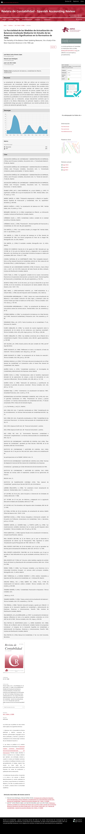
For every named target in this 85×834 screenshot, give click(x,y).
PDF (54, 47)
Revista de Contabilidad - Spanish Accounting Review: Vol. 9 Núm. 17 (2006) (30, 807)
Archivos (11, 19)
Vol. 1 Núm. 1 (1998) (19, 25)
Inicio (5, 25)
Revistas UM (68, 1)
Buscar (80, 19)
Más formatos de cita (9, 707)
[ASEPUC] (71, 32)
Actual (4, 19)
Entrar (82, 1)
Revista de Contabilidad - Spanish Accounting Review (38, 11)
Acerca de (47, 19)
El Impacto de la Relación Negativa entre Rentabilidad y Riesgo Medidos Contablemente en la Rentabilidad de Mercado (30, 798)
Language (38, 19)
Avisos (18, 19)
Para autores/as (65, 129)
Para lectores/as (65, 126)
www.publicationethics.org (69, 50)
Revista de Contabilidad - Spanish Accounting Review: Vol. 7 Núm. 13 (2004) (28, 801)
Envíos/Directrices (27, 19)
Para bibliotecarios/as (66, 131)
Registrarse (76, 1)
